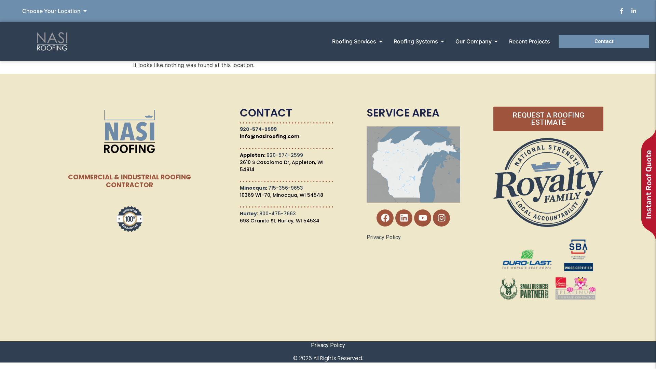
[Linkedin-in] (633, 10)
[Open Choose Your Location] (85, 11)
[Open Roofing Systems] (442, 41)
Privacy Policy (384, 237)
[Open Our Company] (496, 41)
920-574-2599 (258, 129)
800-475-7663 (277, 213)
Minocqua (253, 187)
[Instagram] (441, 218)
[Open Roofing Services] (380, 41)
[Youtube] (422, 218)
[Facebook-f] (621, 10)
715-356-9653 (285, 187)
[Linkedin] (403, 218)
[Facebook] (385, 218)
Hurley (248, 213)
